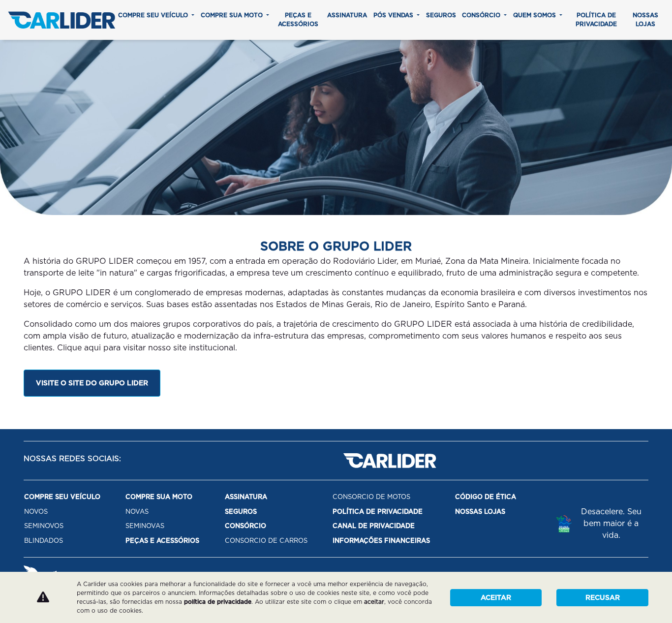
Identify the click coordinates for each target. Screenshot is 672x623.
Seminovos (43, 526)
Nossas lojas (645, 19)
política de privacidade (217, 601)
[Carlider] (61, 20)
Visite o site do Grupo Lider (92, 383)
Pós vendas (394, 15)
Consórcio (482, 15)
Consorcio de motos (371, 496)
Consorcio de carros (266, 540)
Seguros (441, 15)
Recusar (602, 597)
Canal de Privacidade (374, 526)
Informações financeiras (381, 540)
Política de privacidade (596, 19)
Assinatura (347, 15)
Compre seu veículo (154, 15)
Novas (137, 511)
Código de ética (485, 496)
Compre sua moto (233, 15)
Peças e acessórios (298, 19)
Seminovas (144, 526)
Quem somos (535, 15)
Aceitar (496, 597)
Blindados (43, 540)
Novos (36, 511)
